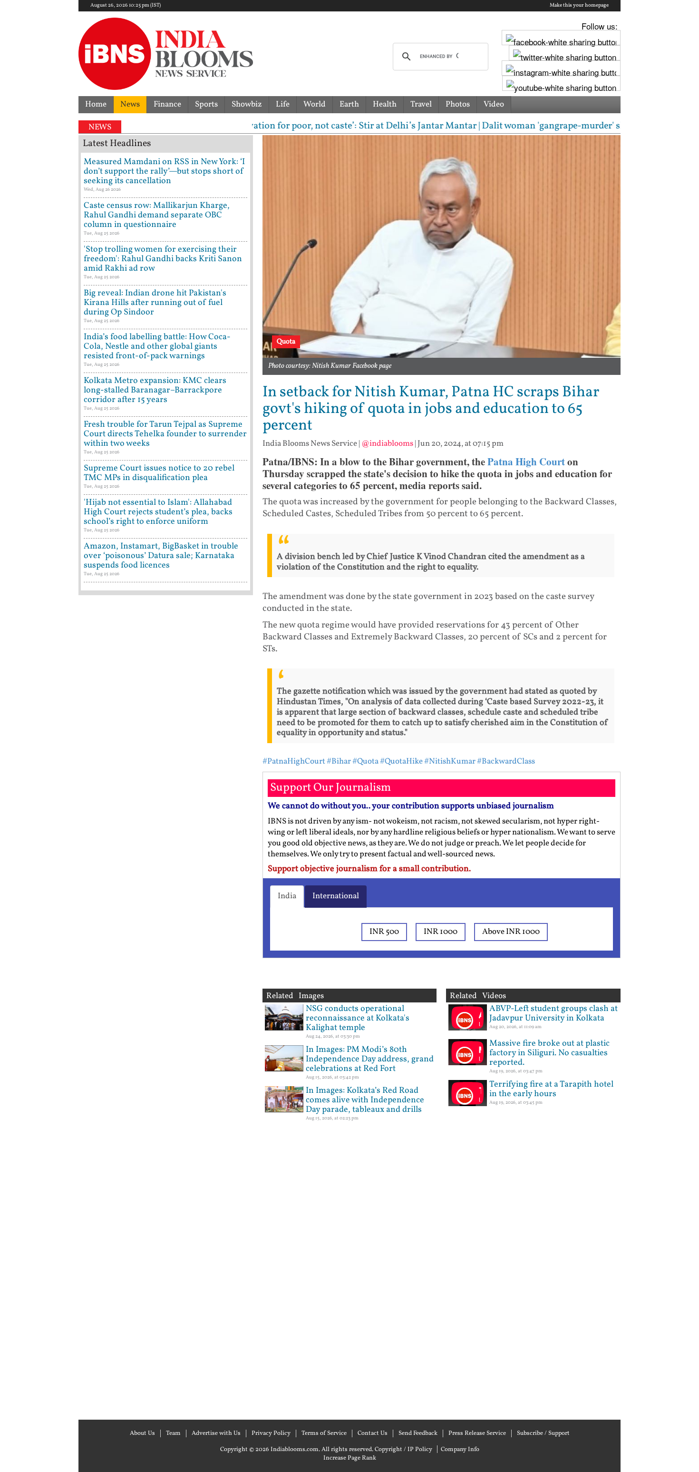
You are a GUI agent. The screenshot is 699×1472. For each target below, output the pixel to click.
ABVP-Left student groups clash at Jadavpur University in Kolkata (553, 1013)
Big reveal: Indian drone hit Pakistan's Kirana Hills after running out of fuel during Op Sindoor (155, 302)
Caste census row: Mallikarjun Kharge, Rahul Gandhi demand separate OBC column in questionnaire (157, 215)
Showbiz (247, 104)
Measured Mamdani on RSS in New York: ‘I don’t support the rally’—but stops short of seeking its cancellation (164, 171)
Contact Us (373, 1433)
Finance (167, 104)
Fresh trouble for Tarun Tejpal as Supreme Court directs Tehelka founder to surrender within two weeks (165, 434)
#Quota (365, 761)
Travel (421, 104)
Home (96, 104)
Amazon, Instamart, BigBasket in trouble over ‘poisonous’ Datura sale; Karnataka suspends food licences (161, 555)
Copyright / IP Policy (403, 1449)
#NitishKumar (450, 761)
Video (494, 104)
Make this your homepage (579, 6)
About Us (142, 1433)
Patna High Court (526, 461)
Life (283, 104)
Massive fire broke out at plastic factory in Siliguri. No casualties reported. (549, 1053)
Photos (458, 104)
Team (173, 1433)
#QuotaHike (401, 761)
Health (385, 104)
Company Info (460, 1449)
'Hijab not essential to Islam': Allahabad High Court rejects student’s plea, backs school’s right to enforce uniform (158, 512)
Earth (349, 104)
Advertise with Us (216, 1433)
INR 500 (384, 931)
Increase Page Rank (349, 1458)
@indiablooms (387, 443)
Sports (206, 104)
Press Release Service (477, 1433)
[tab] (287, 896)
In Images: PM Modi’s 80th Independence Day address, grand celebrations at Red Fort (370, 1059)
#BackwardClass (506, 761)
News (130, 104)
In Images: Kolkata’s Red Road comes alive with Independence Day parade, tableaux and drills (365, 1100)
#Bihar (339, 761)
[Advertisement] (165, 1006)
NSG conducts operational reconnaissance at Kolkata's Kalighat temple (357, 1018)
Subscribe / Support (543, 1433)
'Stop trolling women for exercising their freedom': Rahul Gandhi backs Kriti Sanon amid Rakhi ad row (163, 259)
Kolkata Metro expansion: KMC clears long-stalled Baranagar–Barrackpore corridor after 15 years (155, 390)
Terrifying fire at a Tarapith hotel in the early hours (551, 1089)
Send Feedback (417, 1433)
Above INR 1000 (511, 931)
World (314, 104)
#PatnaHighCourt (293, 761)
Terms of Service (324, 1433)
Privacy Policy (271, 1433)
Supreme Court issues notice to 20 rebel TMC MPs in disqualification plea (159, 473)
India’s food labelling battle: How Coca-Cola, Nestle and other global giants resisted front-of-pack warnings (157, 346)
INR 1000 (440, 931)
